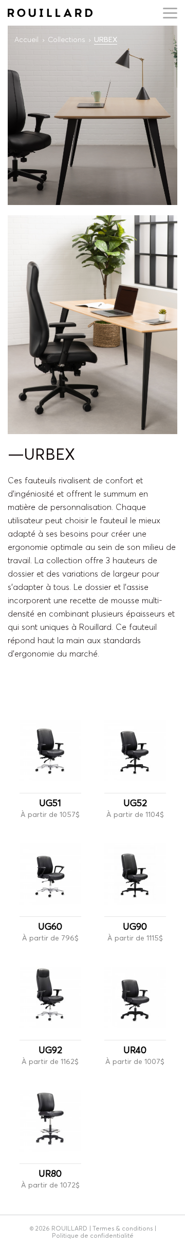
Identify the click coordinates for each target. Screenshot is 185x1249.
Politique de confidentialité (93, 1235)
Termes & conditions (122, 1228)
